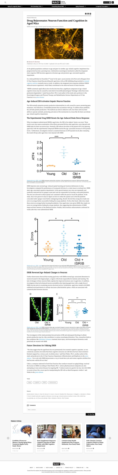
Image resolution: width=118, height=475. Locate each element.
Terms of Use (79, 467)
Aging (29, 382)
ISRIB (44, 382)
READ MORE (15, 448)
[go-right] (110, 438)
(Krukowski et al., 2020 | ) (34, 180)
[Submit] (5, 2)
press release (40, 97)
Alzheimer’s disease (45, 339)
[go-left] (8, 438)
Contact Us (59, 467)
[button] (86, 14)
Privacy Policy (69, 467)
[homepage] (59, 464)
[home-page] (59, 2)
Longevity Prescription (102, 6)
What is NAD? (39, 467)
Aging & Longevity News (14, 6)
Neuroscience (52, 382)
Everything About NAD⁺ (58, 6)
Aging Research (80, 6)
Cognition (36, 382)
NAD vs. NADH (49, 467)
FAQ (87, 467)
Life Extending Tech (36, 6)
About (31, 467)
